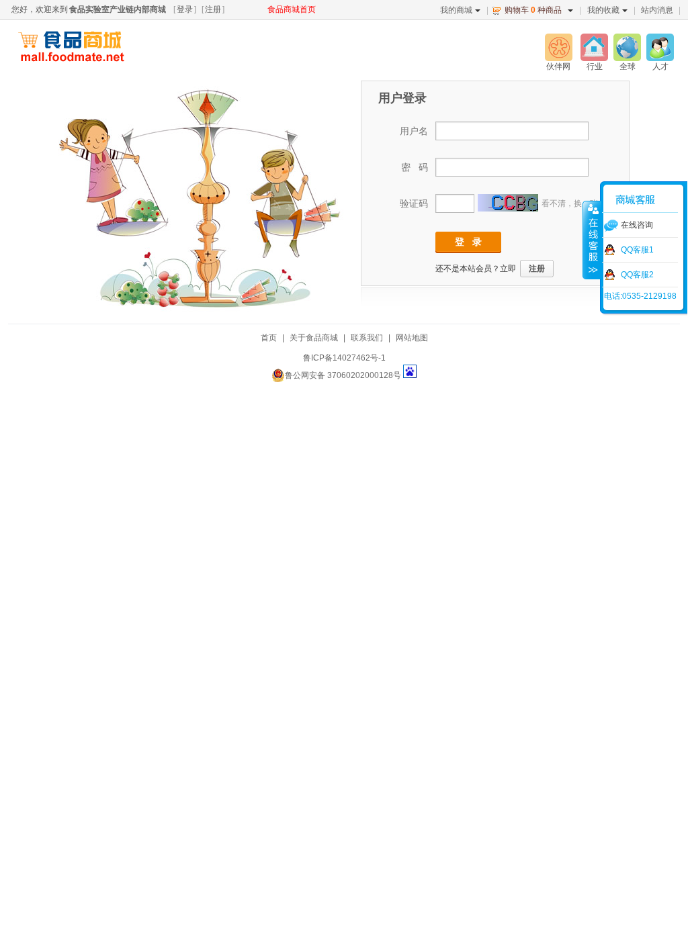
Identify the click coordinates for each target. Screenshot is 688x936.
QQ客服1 (637, 249)
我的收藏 (603, 10)
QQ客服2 (637, 274)
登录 (185, 9)
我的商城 (456, 10)
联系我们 (367, 337)
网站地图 (412, 337)
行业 (595, 66)
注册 (213, 9)
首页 (269, 337)
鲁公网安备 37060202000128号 (343, 375)
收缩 (592, 239)
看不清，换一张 (570, 203)
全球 (627, 66)
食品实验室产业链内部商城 (117, 9)
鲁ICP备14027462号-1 (344, 358)
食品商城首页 (291, 9)
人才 (660, 66)
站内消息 (657, 10)
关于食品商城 (314, 337)
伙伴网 (558, 66)
